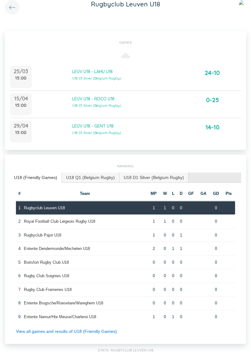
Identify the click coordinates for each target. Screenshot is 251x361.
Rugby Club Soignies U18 (46, 276)
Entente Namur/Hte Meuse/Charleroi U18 (60, 316)
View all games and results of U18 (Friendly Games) (66, 331)
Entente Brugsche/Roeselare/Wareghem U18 (63, 303)
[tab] (36, 178)
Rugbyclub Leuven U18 (44, 208)
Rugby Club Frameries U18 (48, 289)
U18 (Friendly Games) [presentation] (35, 177)
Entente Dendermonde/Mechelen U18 (57, 248)
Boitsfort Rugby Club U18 (46, 262)
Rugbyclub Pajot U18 (42, 235)
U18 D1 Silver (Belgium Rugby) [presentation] (154, 177)
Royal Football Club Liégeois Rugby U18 (59, 221)
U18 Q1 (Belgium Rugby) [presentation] (90, 177)
